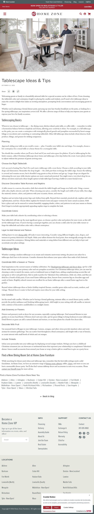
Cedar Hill (42, 380)
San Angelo (72, 385)
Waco (21, 388)
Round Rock (60, 385)
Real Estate (42, 444)
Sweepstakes (42, 448)
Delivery (41, 428)
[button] (81, 14)
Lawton (18, 383)
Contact (81, 424)
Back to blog (48, 396)
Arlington (21, 380)
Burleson (31, 380)
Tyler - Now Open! (8, 388)
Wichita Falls (31, 388)
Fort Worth (74, 380)
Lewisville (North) (31, 383)
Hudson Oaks (6, 383)
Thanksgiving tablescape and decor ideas (66, 267)
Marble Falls (63, 383)
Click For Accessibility (62, 442)
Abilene (4, 380)
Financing (41, 424)
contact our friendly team (11, 369)
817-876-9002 (84, 428)
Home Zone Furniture (22, 509)
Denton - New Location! (58, 380)
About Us (41, 436)
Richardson (47, 385)
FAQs (60, 424)
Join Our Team (43, 440)
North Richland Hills (31, 385)
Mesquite (75, 383)
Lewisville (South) (48, 383)
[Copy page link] (18, 91)
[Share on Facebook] (9, 91)
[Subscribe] (26, 439)
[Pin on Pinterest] (13, 91)
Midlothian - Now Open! (11, 385)
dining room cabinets (54, 363)
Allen (12, 380)
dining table (22, 235)
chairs (70, 363)
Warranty (61, 436)
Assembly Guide (43, 432)
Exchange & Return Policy (63, 430)
